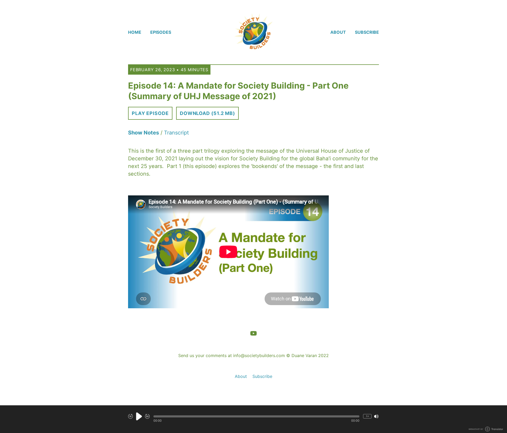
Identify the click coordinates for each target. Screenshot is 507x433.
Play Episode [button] (150, 113)
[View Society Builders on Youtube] (253, 333)
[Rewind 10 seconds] (130, 416)
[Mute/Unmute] (376, 416)
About (338, 32)
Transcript (176, 132)
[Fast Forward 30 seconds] (147, 416)
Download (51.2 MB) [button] (207, 113)
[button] (256, 416)
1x (367, 416)
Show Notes (143, 132)
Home (134, 32)
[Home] (253, 32)
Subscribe (367, 32)
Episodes (160, 32)
